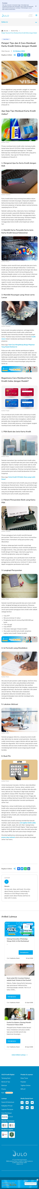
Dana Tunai (24, 1078)
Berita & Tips (14, 30)
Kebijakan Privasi (6, 1106)
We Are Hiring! (9, 1092)
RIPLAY (23, 1089)
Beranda (6, 30)
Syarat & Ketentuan (7, 1102)
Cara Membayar (6, 1113)
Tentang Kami (5, 1078)
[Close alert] (36, 6)
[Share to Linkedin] (28, 54)
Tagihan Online (25, 1085)
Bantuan (4, 1085)
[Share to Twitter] (21, 54)
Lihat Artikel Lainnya (19, 1055)
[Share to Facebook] (18, 54)
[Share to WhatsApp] (25, 54)
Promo (3, 1089)
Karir (6, 1093)
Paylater (23, 1082)
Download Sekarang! (30, 1183)
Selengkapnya (24, 952)
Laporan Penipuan (7, 1109)
